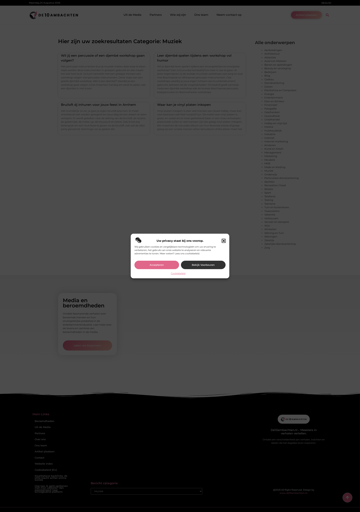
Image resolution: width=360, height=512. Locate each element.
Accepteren (157, 264)
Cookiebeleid (178, 273)
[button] (224, 241)
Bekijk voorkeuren (203, 264)
